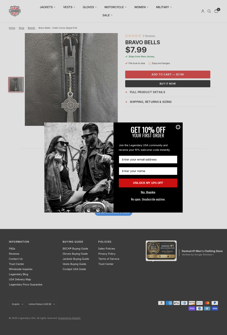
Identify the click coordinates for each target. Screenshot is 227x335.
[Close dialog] (178, 127)
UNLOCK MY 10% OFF (148, 182)
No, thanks (148, 192)
